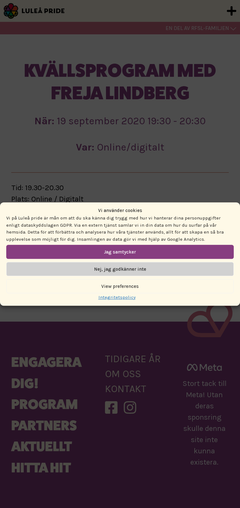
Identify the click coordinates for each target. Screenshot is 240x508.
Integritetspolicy (117, 297)
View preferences (120, 286)
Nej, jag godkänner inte (120, 269)
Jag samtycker (120, 252)
